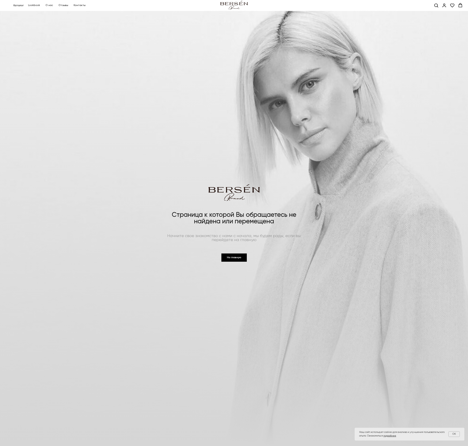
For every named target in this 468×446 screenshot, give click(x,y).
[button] (436, 5)
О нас (49, 5)
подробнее (389, 436)
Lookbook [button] (34, 5)
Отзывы (63, 5)
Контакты (80, 5)
